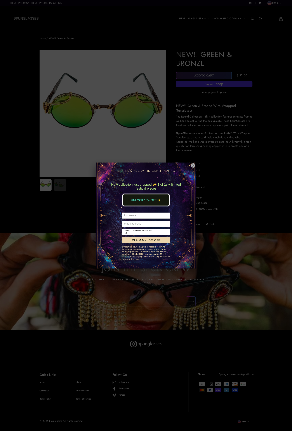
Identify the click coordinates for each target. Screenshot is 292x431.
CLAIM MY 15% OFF (146, 240)
